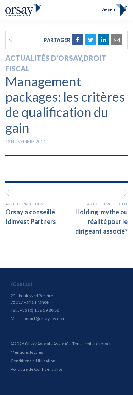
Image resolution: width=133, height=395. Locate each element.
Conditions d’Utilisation (33, 360)
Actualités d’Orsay (43, 58)
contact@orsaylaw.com (43, 318)
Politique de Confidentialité (36, 369)
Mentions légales (27, 352)
